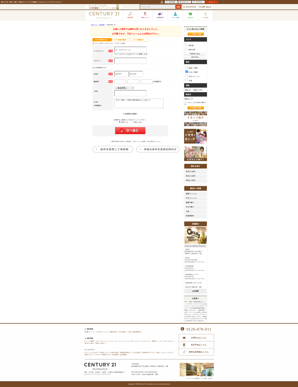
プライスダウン (168, 341)
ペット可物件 (89, 341)
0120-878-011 (191, 7)
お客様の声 (145, 352)
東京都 (190, 45)
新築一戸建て (193, 68)
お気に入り (185, 2)
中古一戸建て (193, 72)
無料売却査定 (124, 352)
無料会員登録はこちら (199, 352)
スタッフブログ (167, 352)
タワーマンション (102, 341)
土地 (190, 80)
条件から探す (191, 171)
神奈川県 (191, 50)
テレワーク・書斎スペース (152, 341)
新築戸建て (190, 202)
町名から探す (191, 176)
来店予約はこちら (199, 345)
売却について (105, 352)
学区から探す (191, 180)
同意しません (138, 122)
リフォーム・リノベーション (119, 341)
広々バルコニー (136, 341)
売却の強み (115, 352)
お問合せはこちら (199, 338)
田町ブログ (88, 355)
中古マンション (194, 76)
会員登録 (115, 355)
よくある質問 (135, 352)
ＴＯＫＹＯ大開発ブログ (102, 355)
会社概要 (195, 291)
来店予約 (199, 2)
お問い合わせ (206, 7)
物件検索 (172, 2)
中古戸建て (190, 207)
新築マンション (191, 194)
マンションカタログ (92, 352)
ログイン (212, 2)
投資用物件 (190, 216)
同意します (124, 122)
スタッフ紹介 (155, 352)
